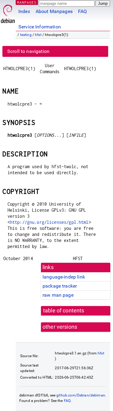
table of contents (63, 311)
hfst (38, 35)
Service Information (39, 27)
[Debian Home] (7, 12)
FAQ (82, 11)
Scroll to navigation (28, 51)
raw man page (58, 295)
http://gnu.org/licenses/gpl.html (49, 222)
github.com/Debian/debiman (80, 395)
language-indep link (63, 277)
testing (26, 35)
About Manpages (54, 11)
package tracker (59, 286)
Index (24, 11)
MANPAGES (26, 2)
